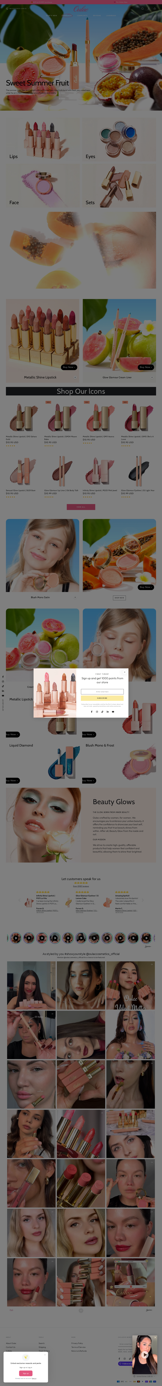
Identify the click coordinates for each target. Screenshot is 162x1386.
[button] (144, 1354)
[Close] (124, 672)
